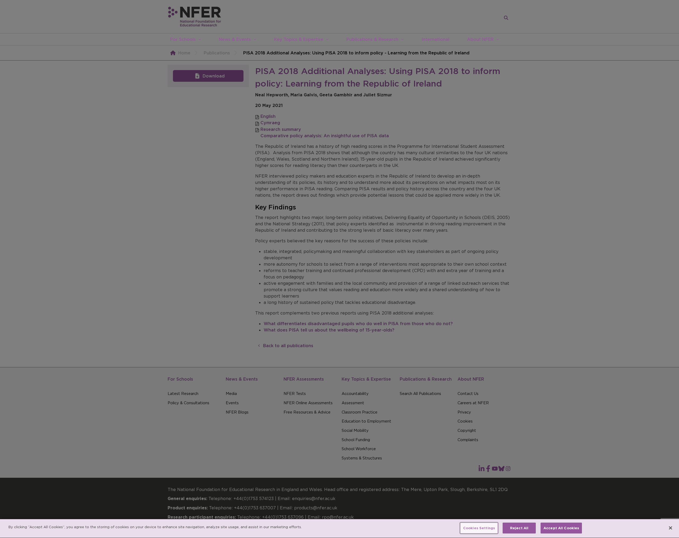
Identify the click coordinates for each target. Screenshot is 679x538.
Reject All (519, 528)
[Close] (670, 528)
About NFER (480, 39)
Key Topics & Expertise (298, 39)
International (435, 39)
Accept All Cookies (561, 528)
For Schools (183, 39)
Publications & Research (372, 39)
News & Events (235, 39)
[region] (339, 528)
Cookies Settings (479, 528)
